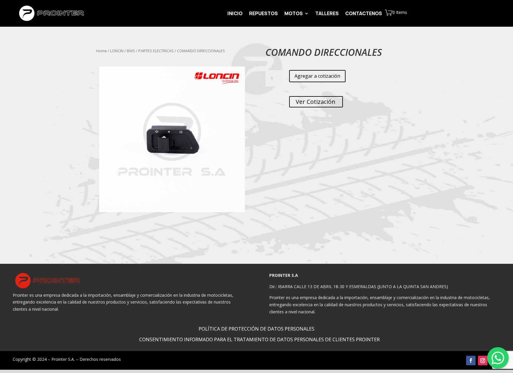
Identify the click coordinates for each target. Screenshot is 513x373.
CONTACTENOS (363, 14)
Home (101, 50)
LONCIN (117, 50)
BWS (131, 50)
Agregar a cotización (317, 76)
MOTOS (293, 14)
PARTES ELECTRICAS (156, 50)
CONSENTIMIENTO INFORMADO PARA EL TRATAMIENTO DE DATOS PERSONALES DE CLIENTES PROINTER (259, 339)
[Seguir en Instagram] (482, 360)
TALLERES (327, 14)
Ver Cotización (316, 102)
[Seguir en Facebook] (471, 360)
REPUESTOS (263, 14)
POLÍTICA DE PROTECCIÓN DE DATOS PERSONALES (256, 329)
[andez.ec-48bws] (172, 139)
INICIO (235, 14)
